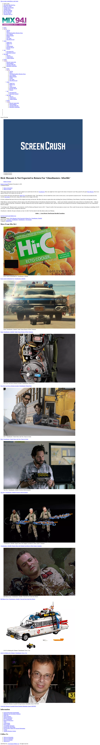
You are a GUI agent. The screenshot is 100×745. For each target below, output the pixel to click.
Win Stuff (6, 54)
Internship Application (11, 66)
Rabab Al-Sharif (4, 184)
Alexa (7, 45)
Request (8, 48)
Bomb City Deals (8, 6)
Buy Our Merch (7, 13)
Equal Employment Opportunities (11, 712)
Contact (5, 60)
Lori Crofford (9, 34)
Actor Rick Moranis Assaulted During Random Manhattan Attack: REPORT (18, 706)
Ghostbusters (42, 191)
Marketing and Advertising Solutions (12, 713)
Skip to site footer (14, 1)
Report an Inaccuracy (8, 720)
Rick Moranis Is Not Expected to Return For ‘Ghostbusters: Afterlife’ (26, 218)
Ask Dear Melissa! (8, 10)
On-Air (5, 29)
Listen (5, 41)
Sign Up (8, 55)
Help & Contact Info (11, 62)
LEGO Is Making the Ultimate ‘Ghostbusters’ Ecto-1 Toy (14, 653)
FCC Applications (8, 719)
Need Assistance (7, 716)
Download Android (10, 52)
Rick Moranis (90, 191)
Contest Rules (9, 56)
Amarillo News (7, 9)
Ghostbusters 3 (21, 219)
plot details (7, 197)
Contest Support (10, 58)
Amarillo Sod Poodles (9, 7)
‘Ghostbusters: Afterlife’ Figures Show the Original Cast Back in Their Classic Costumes (21, 546)
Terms (5, 721)
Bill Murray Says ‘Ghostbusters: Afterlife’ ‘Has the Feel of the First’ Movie (18, 599)
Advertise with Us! (8, 14)
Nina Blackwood (10, 39)
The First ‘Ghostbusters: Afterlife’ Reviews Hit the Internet (14, 492)
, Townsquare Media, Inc (13, 743)
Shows (8, 31)
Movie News (9, 221)
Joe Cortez (8, 38)
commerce (9, 219)
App (5, 50)
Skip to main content (5, 1)
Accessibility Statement (9, 725)
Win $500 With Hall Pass (9, 5)
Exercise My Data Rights (9, 727)
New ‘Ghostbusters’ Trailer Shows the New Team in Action (14, 439)
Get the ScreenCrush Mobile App (8, 216)
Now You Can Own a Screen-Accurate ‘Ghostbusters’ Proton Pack (16, 386)
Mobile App (9, 43)
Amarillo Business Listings (10, 731)
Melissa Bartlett (10, 35)
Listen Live (9, 42)
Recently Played (10, 47)
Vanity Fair (22, 195)
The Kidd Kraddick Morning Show (14, 33)
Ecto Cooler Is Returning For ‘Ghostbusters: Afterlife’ (13, 278)
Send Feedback (10, 63)
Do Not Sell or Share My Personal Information (14, 728)
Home (5, 27)
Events (5, 59)
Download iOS (9, 51)
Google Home (9, 46)
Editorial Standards (8, 717)
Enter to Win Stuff (8, 11)
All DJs (8, 30)
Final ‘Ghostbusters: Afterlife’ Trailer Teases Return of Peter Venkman (17, 332)
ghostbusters (15, 219)
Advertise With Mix (11, 64)
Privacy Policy (7, 724)
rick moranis (29, 219)
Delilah (8, 37)
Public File (6, 715)
